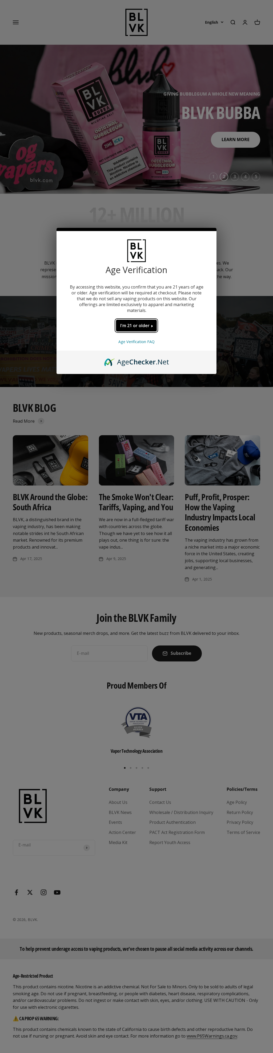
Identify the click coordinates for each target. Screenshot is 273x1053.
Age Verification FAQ (136, 341)
